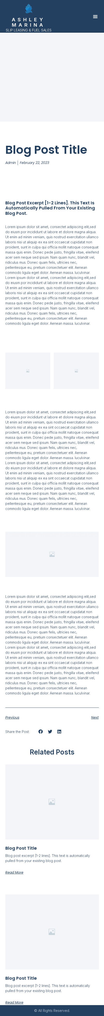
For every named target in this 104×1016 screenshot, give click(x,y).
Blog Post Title (21, 848)
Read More (14, 872)
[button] (95, 16)
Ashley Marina (28, 22)
